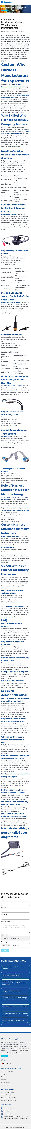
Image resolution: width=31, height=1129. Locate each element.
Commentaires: (5, 921)
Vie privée (23, 1126)
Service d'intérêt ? (6, 935)
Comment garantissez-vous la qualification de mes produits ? (15, 991)
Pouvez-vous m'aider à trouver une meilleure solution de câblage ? (15, 975)
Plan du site (8, 1126)
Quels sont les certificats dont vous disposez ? (15, 968)
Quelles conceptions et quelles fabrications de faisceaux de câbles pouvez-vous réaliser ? (15, 983)
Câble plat (3, 1074)
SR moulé (3, 1079)
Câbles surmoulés (5, 1082)
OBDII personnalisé (6, 1085)
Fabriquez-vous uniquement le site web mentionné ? (15, 1014)
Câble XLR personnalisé (7, 1071)
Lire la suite (4, 1056)
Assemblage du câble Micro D (8, 1100)
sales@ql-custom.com (10, 1108)
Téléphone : (4, 914)
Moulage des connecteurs (7, 1095)
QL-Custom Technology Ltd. (15, 606)
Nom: (3, 900)
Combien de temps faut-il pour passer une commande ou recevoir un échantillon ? (15, 999)
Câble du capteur (5, 1076)
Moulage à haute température (8, 1097)
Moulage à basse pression (7, 1092)
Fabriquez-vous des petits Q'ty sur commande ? (15, 1022)
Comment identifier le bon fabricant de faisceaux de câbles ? (15, 1007)
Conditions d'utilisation (16, 1126)
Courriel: (3, 907)
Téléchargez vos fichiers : (8, 942)
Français (5, 1063)
